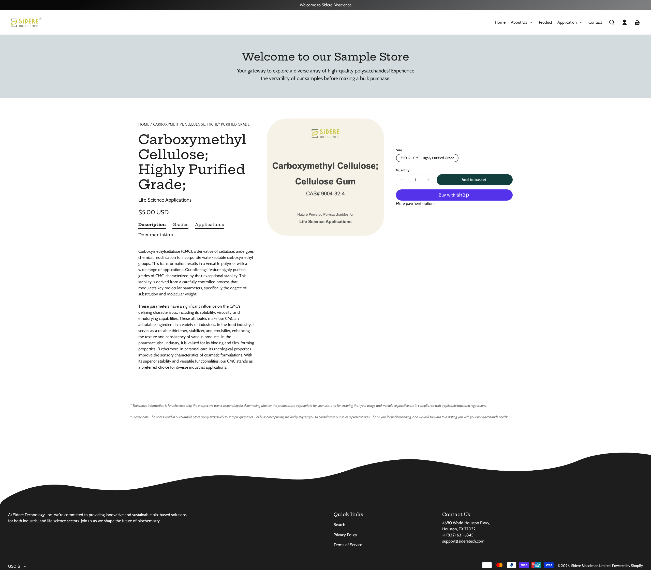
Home (500, 22)
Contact (595, 22)
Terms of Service (348, 544)
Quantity (402, 170)
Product (545, 22)
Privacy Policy (345, 534)
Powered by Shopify (627, 565)
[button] (611, 22)
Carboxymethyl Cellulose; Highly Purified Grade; (202, 125)
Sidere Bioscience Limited (591, 565)
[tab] (152, 225)
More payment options (415, 203)
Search (339, 524)
